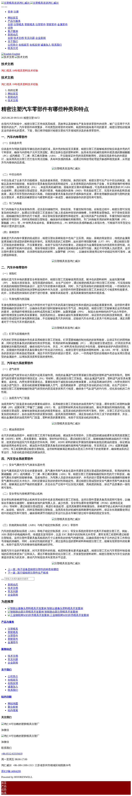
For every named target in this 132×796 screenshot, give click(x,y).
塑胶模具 (13, 632)
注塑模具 (13, 628)
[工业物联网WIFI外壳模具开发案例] (29, 615)
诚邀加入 (13, 686)
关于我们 (6, 669)
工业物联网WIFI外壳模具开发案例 (69, 615)
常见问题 (13, 591)
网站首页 (13, 17)
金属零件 (13, 642)
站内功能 (6, 696)
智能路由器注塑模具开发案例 (61, 611)
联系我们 (13, 690)
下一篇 (28, 572)
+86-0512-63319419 (11, 753)
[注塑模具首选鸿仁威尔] (66, 3)
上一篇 (33, 569)
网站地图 (13, 703)
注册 (16, 11)
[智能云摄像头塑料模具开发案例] (27, 608)
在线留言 (13, 679)
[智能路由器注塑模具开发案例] (26, 611)
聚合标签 (13, 707)
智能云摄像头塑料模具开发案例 (65, 608)
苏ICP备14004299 (11, 771)
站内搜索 (13, 710)
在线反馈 (13, 683)
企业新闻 (13, 594)
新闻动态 (13, 97)
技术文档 (13, 100)
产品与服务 (7, 622)
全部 (10, 24)
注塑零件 (13, 635)
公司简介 (13, 676)
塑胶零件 (13, 639)
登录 (10, 11)
